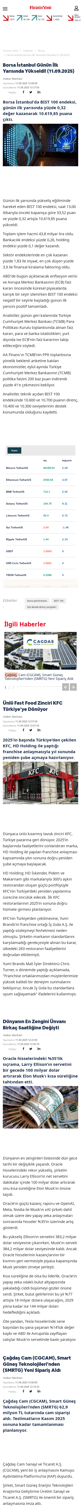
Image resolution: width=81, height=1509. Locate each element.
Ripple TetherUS (16, 539)
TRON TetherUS (16, 575)
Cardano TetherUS (18, 586)
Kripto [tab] (14, 450)
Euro (40, 16)
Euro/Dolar (58, 16)
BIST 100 (58, 600)
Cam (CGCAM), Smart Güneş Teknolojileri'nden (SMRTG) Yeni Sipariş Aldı (39, 677)
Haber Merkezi (12, 78)
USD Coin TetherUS (18, 563)
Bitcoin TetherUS (17, 467)
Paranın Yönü (10, 50)
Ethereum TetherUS (18, 479)
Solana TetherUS (17, 503)
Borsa (12, 16)
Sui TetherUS (14, 527)
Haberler (28, 50)
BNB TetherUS (15, 491)
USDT (9, 551)
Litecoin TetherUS (17, 515)
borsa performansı (37, 600)
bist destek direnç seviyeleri (41, 607)
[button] (65, 687)
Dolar (25, 16)
